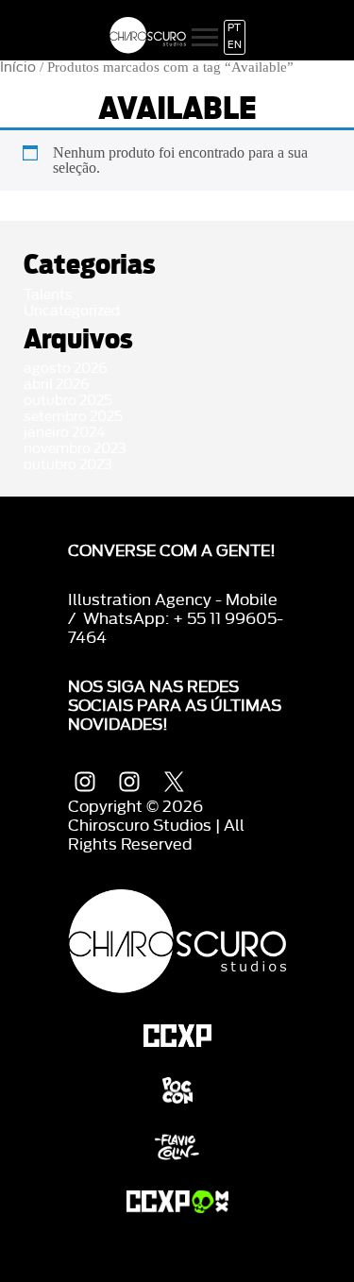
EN (235, 45)
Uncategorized (72, 311)
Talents (48, 295)
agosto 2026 (66, 369)
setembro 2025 (73, 417)
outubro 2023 (68, 465)
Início (18, 67)
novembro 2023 (75, 449)
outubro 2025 (68, 401)
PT (234, 28)
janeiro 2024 (64, 433)
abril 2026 (57, 385)
